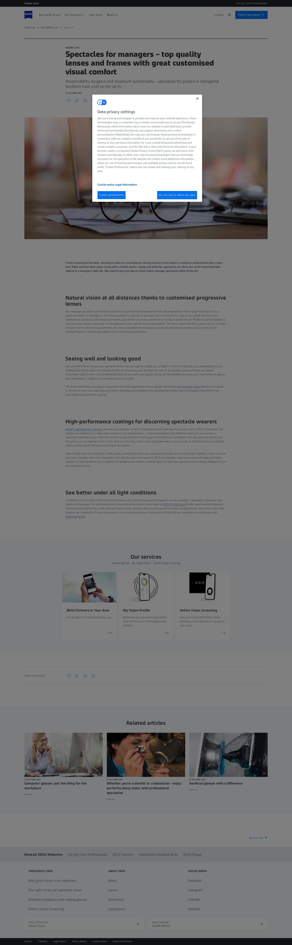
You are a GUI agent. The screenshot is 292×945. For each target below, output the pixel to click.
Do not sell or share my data (177, 195)
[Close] (197, 98)
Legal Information (126, 184)
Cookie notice (106, 184)
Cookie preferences (111, 195)
